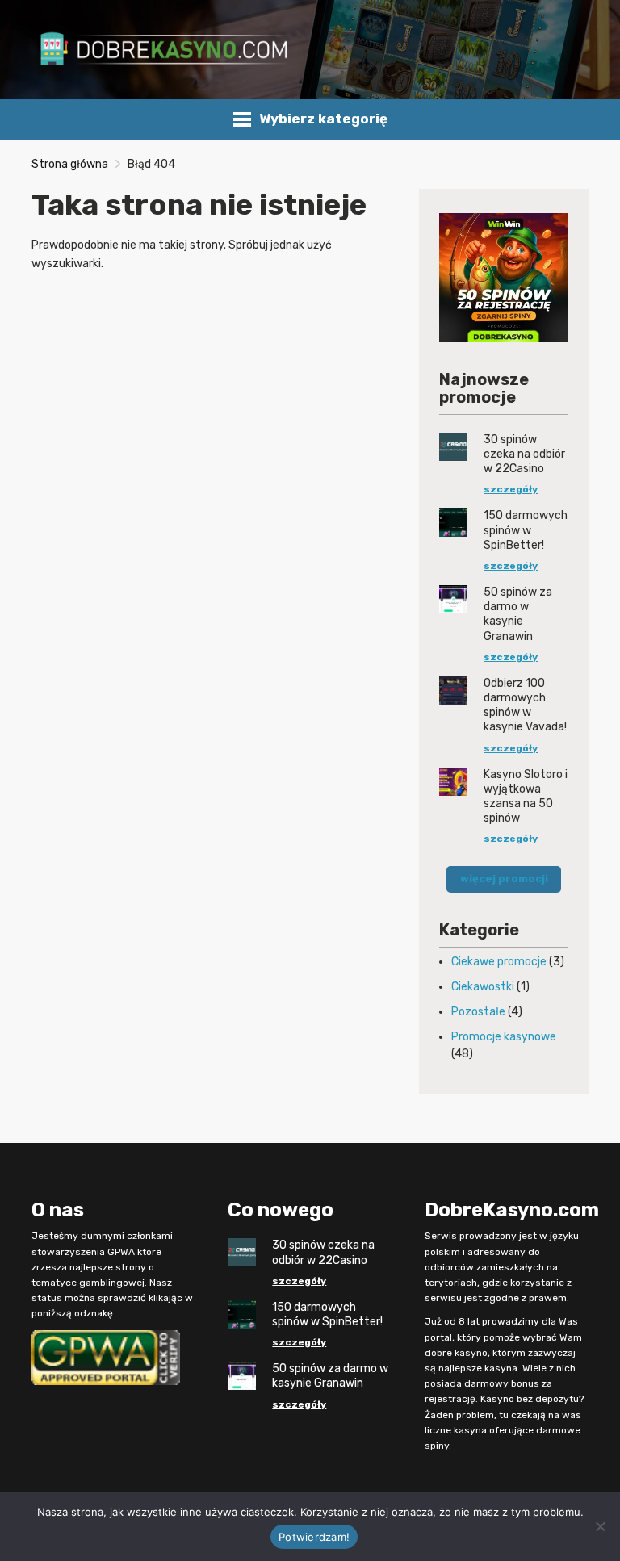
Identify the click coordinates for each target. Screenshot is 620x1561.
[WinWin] (503, 276)
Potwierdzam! (314, 1536)
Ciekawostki (482, 987)
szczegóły (511, 489)
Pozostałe (478, 1012)
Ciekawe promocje (499, 962)
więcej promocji (504, 879)
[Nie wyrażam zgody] (600, 1526)
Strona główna (69, 164)
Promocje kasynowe (503, 1037)
